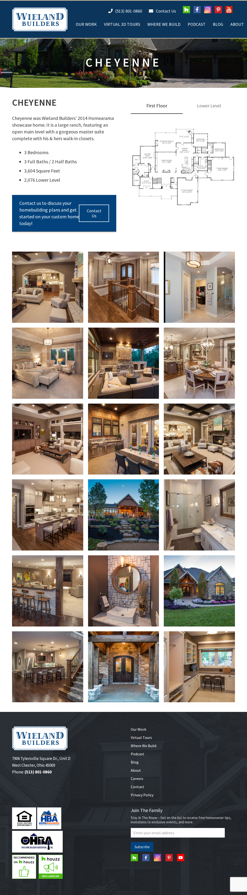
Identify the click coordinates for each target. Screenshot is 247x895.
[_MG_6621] (123, 363)
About (136, 770)
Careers (137, 778)
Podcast (137, 753)
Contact (137, 786)
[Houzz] (186, 9)
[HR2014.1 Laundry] (199, 666)
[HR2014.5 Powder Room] (123, 590)
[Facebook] (197, 9)
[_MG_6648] (199, 287)
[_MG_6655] (47, 287)
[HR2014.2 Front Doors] (123, 666)
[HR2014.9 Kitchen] (47, 515)
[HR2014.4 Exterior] (199, 590)
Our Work (138, 729)
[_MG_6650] (123, 287)
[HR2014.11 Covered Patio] (123, 439)
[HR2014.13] (47, 439)
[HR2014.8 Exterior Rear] (123, 515)
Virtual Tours (141, 737)
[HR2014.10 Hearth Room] (199, 439)
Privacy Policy (142, 794)
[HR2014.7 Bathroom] (199, 515)
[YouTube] (229, 9)
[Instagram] (207, 9)
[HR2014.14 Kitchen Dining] (199, 363)
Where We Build (143, 745)
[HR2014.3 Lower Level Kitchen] (47, 666)
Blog (135, 762)
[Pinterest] (218, 9)
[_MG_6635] (47, 363)
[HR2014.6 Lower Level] (47, 590)
